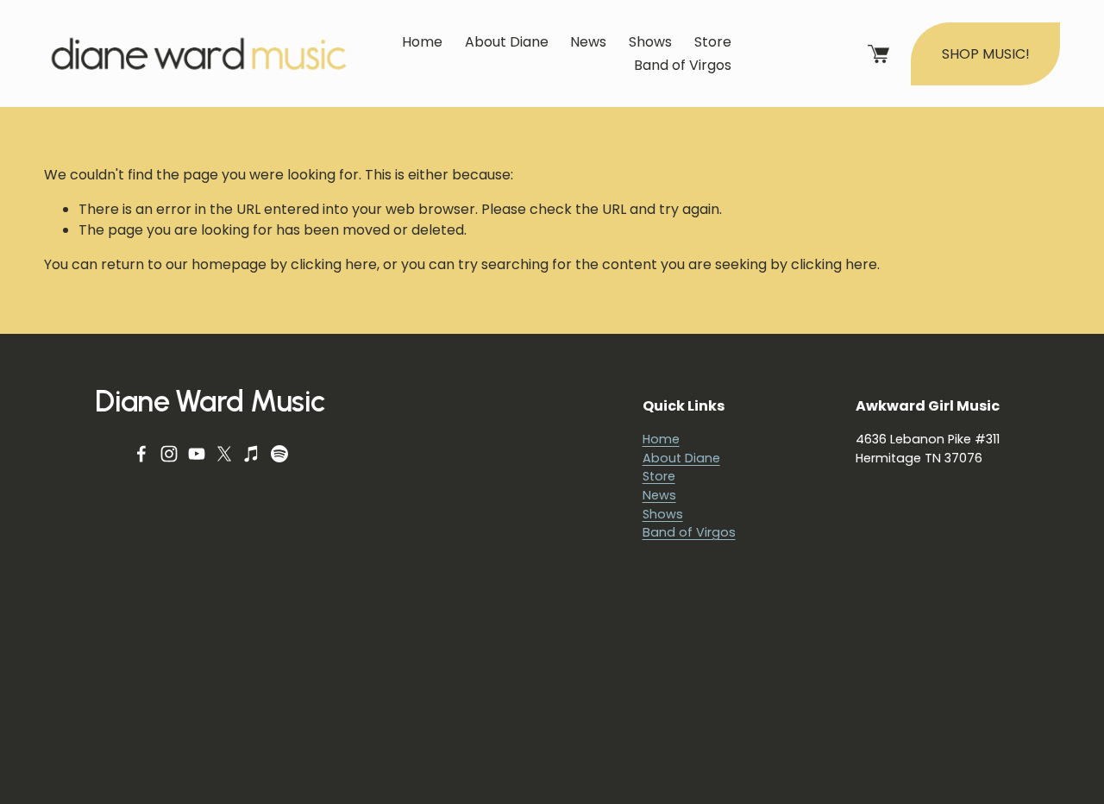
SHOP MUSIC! (986, 54)
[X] (224, 453)
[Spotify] (279, 453)
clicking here (334, 264)
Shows (650, 42)
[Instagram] (169, 453)
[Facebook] (141, 453)
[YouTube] (196, 453)
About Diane (507, 42)
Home (422, 42)
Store (712, 42)
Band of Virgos (682, 65)
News (588, 42)
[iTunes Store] (251, 453)
